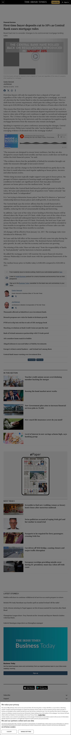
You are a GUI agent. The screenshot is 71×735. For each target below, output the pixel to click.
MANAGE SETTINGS (26, 731)
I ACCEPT (9, 731)
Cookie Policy (41, 715)
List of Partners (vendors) (8, 727)
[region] (35, 718)
